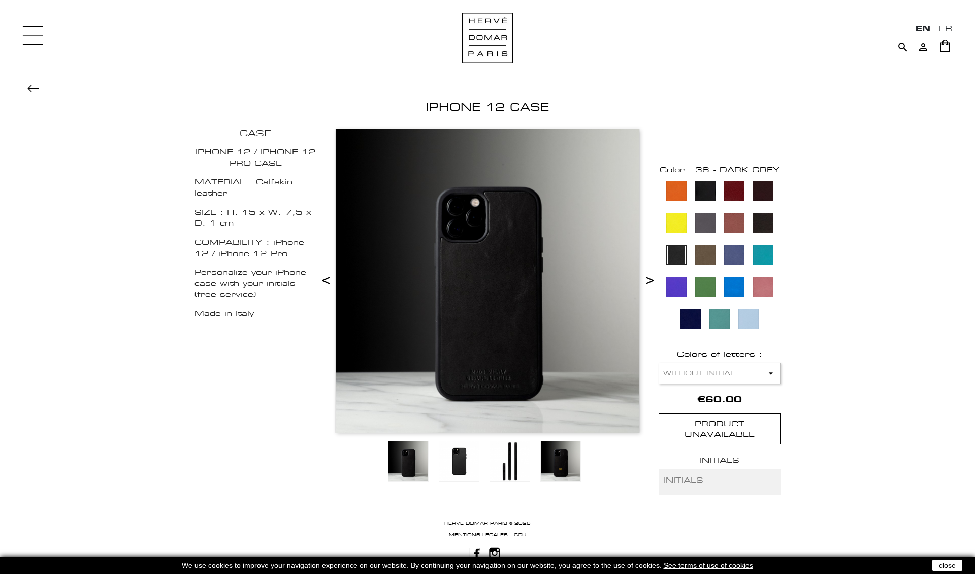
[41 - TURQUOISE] (763, 256)
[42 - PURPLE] (676, 288)
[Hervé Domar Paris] (487, 37)
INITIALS (719, 460)
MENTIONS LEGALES (478, 534)
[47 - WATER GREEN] (719, 320)
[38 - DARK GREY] (676, 256)
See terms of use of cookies (708, 565)
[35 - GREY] (705, 224)
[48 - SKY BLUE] (748, 320)
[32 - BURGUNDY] (763, 192)
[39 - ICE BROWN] (705, 256)
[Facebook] (475, 552)
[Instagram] (495, 552)
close (947, 565)
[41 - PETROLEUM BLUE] (734, 256)
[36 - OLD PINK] (734, 224)
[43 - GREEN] (705, 288)
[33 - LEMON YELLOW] (676, 224)
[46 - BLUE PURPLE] (690, 320)
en (923, 28)
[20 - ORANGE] (676, 192)
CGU (520, 534)
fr (945, 28)
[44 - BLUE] (734, 288)
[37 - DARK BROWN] (763, 224)
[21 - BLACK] (705, 192)
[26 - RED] (734, 192)
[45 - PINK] (763, 288)
